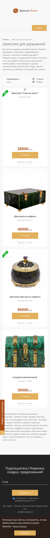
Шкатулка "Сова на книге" (25, 93)
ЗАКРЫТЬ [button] (25, 533)
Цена (9, 82)
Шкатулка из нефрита (25, 216)
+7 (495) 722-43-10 (25, 511)
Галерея (39, 79)
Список (39, 82)
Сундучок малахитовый (25, 377)
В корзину (25, 155)
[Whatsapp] (27, 1)
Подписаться (25, 493)
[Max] (30, 1)
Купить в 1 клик (25, 162)
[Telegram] (28, 1)
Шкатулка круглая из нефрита (25, 297)
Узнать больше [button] (20, 526)
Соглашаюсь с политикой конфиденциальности (26, 499)
